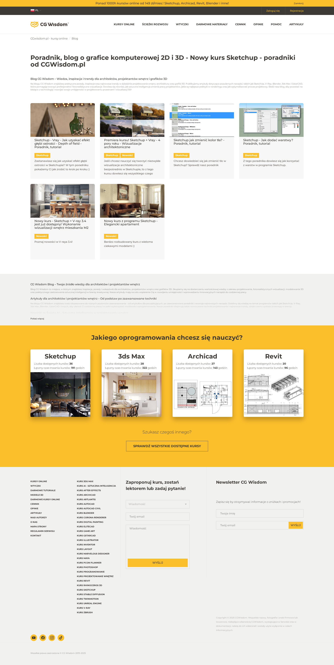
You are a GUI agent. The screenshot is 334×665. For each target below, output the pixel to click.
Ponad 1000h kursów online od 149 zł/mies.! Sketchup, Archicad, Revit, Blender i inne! (162, 3)
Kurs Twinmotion (88, 599)
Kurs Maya (83, 558)
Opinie (258, 24)
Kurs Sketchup (86, 590)
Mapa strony (38, 526)
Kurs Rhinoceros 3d (89, 585)
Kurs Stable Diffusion (91, 594)
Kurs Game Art (86, 531)
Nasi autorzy (38, 517)
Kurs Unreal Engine (89, 603)
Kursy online (124, 24)
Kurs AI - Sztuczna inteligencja (96, 486)
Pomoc (276, 24)
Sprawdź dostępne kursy (167, 446)
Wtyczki (182, 24)
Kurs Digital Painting (90, 522)
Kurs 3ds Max (85, 481)
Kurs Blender (85, 513)
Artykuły (296, 24)
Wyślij (157, 562)
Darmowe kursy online (45, 499)
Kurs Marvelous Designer (93, 553)
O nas (33, 522)
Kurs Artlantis (86, 499)
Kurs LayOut (84, 549)
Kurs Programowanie (91, 571)
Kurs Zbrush (85, 612)
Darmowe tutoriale (42, 490)
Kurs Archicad (86, 495)
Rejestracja (297, 10)
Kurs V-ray (83, 608)
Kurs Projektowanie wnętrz (95, 576)
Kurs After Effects (89, 490)
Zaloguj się (273, 10)
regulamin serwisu (42, 531)
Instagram (52, 637)
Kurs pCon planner (89, 562)
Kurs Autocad (85, 504)
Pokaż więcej (37, 318)
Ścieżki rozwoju (155, 24)
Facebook (42, 637)
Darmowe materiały (212, 24)
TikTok (61, 637)
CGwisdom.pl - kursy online (49, 38)
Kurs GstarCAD (86, 535)
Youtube (33, 637)
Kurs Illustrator (87, 540)
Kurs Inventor (86, 544)
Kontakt (35, 535)
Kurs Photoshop (87, 567)
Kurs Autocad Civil (89, 508)
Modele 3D (36, 495)
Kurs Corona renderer (91, 517)
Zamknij (299, 3)
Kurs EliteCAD (85, 526)
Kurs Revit (83, 580)
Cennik (240, 24)
